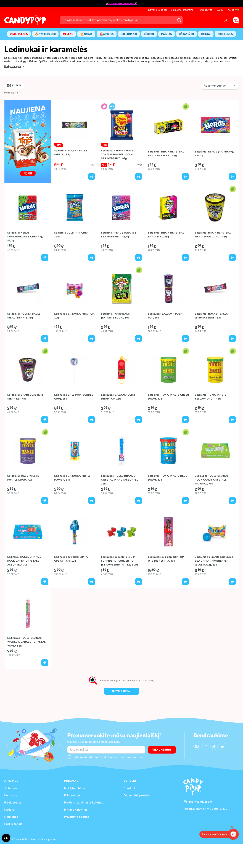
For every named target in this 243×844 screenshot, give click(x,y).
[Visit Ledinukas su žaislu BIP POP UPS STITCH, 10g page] (75, 532)
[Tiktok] (214, 746)
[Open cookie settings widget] (6, 838)
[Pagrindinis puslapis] (26, 21)
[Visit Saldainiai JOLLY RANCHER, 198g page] (75, 208)
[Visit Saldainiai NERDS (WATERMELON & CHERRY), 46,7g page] (28, 208)
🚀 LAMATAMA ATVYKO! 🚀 (121, 3)
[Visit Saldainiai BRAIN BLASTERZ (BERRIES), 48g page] (28, 370)
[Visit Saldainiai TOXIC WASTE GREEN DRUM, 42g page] (168, 370)
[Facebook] (196, 746)
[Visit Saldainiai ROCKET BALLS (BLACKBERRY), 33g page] (28, 289)
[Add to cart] (91, 176)
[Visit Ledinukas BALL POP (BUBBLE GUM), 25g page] (75, 370)
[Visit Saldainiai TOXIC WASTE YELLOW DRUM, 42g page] (215, 370)
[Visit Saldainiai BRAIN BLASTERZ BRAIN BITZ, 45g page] (168, 208)
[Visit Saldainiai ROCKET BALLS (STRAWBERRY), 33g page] (215, 289)
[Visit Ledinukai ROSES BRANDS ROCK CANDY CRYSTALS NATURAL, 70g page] (215, 451)
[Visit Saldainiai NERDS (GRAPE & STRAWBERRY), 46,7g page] (121, 208)
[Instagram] (205, 746)
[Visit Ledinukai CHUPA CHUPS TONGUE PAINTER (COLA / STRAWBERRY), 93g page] (121, 125)
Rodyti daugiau (121, 691)
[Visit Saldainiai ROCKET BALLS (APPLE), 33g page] (75, 125)
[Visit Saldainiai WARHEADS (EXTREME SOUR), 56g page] (121, 289)
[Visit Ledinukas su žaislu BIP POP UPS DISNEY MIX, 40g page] (168, 532)
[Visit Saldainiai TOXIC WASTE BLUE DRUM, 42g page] (168, 451)
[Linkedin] (222, 746)
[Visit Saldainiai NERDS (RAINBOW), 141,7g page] (215, 125)
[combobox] (220, 86)
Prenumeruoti (162, 749)
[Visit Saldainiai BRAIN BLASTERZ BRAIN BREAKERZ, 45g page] (168, 125)
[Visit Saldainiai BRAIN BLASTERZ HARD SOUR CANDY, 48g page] (215, 208)
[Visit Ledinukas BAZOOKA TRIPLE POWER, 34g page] (75, 451)
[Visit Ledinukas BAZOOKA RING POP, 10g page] (75, 289)
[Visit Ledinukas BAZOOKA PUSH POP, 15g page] (168, 289)
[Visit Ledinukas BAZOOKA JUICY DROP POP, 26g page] (121, 370)
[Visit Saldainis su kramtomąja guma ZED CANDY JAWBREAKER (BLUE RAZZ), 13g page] (215, 532)
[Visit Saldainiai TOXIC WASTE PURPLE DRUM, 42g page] (28, 451)
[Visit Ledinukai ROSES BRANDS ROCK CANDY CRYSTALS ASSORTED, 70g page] (28, 532)
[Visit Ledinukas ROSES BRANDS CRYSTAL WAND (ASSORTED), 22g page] (121, 451)
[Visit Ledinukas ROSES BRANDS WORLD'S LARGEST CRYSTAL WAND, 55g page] (28, 613)
